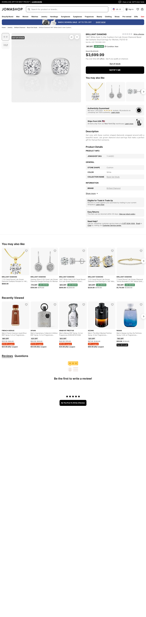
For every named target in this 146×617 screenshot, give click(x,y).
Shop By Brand (7, 17)
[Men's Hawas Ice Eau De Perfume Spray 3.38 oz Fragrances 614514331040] (141, 304)
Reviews (7, 356)
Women (25, 17)
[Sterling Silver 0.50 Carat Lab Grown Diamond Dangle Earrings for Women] (55, 251)
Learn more (115, 112)
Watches (34, 17)
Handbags (54, 17)
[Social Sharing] (71, 37)
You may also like (95, 77)
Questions (21, 356)
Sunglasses (65, 17)
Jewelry (44, 17)
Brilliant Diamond (19, 27)
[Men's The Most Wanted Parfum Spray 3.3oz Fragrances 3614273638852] (112, 304)
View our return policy (127, 214)
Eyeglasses (77, 17)
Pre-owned (127, 17)
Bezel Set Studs (32, 27)
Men (18, 17)
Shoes (117, 17)
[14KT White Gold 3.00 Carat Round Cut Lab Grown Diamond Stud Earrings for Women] (84, 251)
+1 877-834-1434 (128, 223)
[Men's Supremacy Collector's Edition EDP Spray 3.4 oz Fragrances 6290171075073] (55, 304)
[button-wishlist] (137, 9)
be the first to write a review (73, 403)
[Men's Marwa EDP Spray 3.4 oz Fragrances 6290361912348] (84, 304)
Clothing (108, 17)
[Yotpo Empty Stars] (127, 34)
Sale (142, 17)
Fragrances (89, 17)
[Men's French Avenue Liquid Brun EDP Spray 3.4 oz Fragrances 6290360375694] (26, 304)
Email (138, 223)
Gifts (136, 17)
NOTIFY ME (115, 70)
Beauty (99, 17)
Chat (89, 225)
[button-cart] (142, 9)
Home (4, 27)
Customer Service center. (112, 225)
